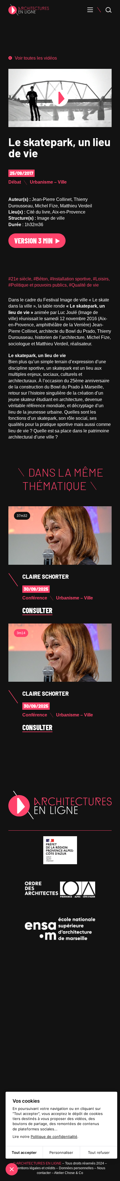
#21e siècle (19, 278)
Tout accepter (24, 1152)
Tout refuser (99, 1152)
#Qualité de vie (84, 285)
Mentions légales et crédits (35, 1168)
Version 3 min (33, 240)
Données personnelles (76, 1168)
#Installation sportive (70, 278)
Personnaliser (61, 1152)
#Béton (40, 278)
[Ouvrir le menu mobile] (90, 10)
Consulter (37, 611)
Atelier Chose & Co (68, 1173)
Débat (14, 182)
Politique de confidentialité (54, 1136)
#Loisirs (101, 278)
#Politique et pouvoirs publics (37, 285)
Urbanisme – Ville (48, 182)
